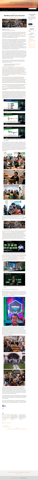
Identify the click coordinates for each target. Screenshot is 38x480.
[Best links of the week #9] (23, 417)
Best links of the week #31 (5, 418)
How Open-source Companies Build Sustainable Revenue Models (32, 39)
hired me (7, 35)
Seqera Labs (22, 34)
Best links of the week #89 (31, 44)
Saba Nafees (19, 256)
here (15, 30)
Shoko (9, 294)
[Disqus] (14, 439)
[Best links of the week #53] (14, 417)
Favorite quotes (10, 8)
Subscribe (30, 24)
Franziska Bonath (6, 87)
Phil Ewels (24, 96)
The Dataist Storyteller (19, 2)
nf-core (24, 35)
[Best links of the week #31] (6, 416)
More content (4, 8)
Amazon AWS (19, 217)
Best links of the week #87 (31, 47)
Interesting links (17, 8)
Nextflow (15, 13)
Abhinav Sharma (23, 73)
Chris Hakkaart (17, 74)
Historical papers (5, 10)
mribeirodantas (17, 17)
